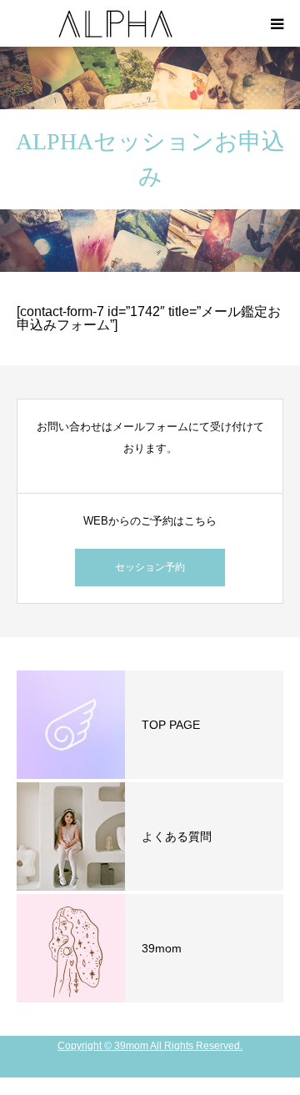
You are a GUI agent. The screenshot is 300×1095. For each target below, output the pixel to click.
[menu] (276, 23)
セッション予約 (150, 567)
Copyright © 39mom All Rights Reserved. (150, 1046)
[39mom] (117, 23)
